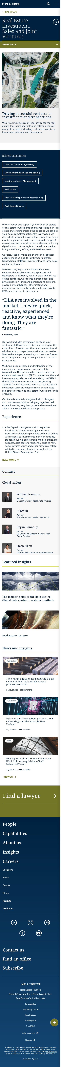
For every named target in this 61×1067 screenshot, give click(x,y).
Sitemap (28, 1040)
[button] (54, 28)
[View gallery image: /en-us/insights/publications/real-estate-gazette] (30, 619)
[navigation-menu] (56, 4)
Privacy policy (30, 1004)
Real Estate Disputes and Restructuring (24, 197)
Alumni (7, 900)
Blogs (6, 893)
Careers (11, 861)
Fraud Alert (30, 1026)
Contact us (13, 950)
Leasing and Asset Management (20, 181)
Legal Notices (51, 1051)
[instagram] (47, 922)
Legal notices (30, 1015)
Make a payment (28, 1033)
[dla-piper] (11, 4)
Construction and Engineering (19, 164)
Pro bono (7, 908)
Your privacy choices (30, 1009)
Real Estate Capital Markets (30, 998)
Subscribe (13, 968)
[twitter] (30, 922)
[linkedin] (14, 922)
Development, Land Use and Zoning (22, 172)
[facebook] (22, 933)
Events (6, 885)
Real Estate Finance (14, 206)
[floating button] (54, 1022)
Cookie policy (30, 1020)
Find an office (17, 959)
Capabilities (15, 833)
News (6, 877)
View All (8, 776)
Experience (9, 44)
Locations (8, 869)
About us (12, 843)
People (9, 824)
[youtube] (39, 933)
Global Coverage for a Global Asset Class (30, 994)
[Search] (49, 4)
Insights (11, 852)
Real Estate (11, 12)
